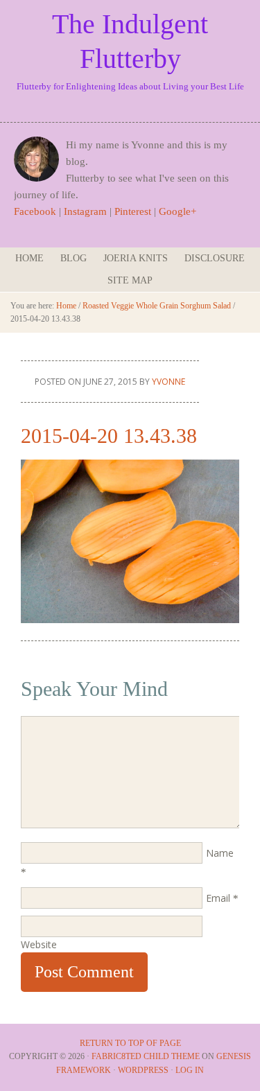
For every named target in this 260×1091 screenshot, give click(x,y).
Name (220, 852)
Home (29, 258)
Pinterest (132, 211)
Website (39, 944)
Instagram (85, 211)
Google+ (177, 211)
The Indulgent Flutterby (130, 41)
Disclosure (214, 258)
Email (218, 898)
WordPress (143, 1070)
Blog (73, 258)
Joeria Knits (135, 258)
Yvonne (168, 381)
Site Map (130, 280)
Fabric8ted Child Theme (146, 1056)
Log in (189, 1070)
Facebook (35, 211)
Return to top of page (130, 1043)
